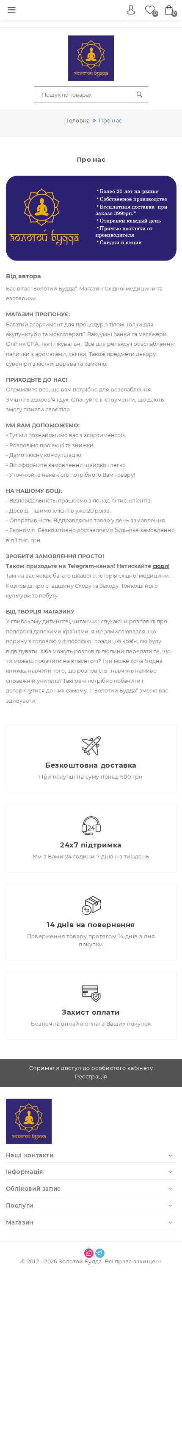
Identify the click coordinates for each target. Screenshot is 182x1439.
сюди (160, 566)
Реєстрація (91, 1076)
